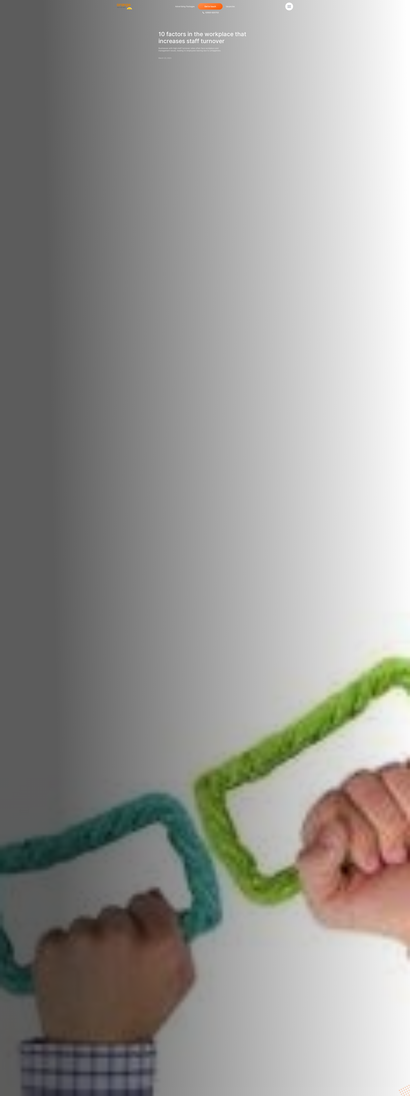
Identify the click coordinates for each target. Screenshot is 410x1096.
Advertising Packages (185, 6)
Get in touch (210, 6)
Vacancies (230, 6)
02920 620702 (212, 12)
